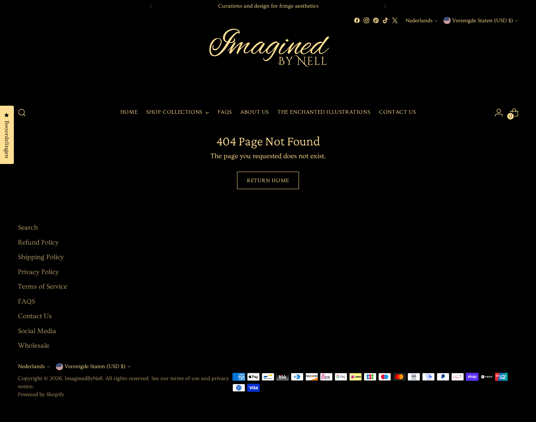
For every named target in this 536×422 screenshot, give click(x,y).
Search (28, 227)
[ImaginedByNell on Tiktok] (385, 20)
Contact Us (35, 316)
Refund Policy (38, 242)
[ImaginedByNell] (268, 63)
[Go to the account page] (499, 112)
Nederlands (418, 20)
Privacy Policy (38, 272)
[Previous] (151, 6)
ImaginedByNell (83, 378)
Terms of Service (42, 286)
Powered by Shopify (41, 394)
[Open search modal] (22, 112)
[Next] (385, 6)
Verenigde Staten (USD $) (482, 20)
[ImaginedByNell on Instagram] (366, 20)
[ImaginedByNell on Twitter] (395, 20)
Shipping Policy (41, 257)
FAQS (26, 301)
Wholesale (33, 345)
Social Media (37, 331)
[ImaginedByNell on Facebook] (357, 20)
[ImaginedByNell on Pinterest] (376, 20)
